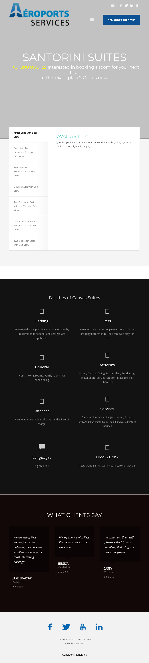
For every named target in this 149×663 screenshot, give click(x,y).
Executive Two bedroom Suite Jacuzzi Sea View (26, 152)
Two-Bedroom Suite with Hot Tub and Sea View (25, 206)
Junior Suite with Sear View (25, 134)
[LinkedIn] (131, 5)
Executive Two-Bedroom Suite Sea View (24, 171)
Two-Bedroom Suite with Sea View (24, 242)
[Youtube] (137, 5)
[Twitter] (126, 5)
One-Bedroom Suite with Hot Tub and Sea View (25, 225)
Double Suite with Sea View (26, 188)
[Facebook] (121, 5)
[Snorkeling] (55, 163)
